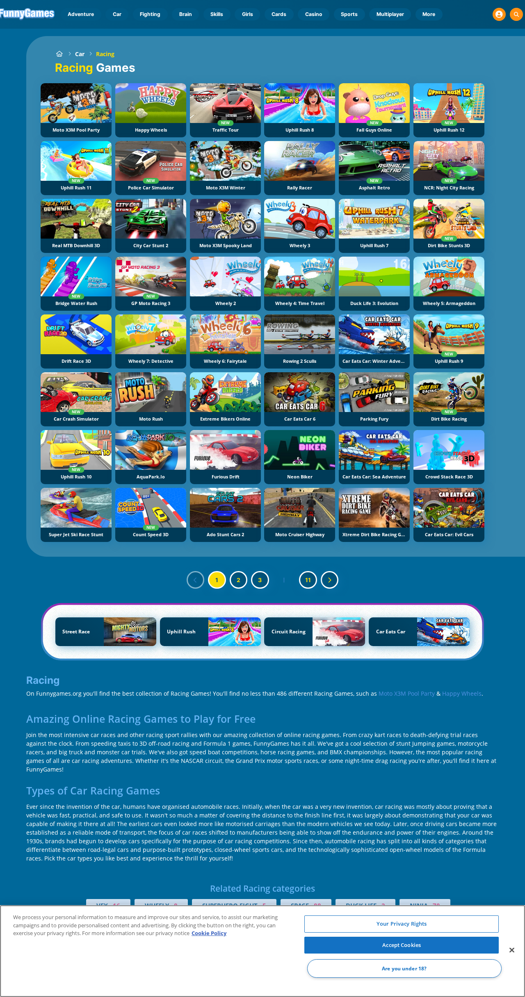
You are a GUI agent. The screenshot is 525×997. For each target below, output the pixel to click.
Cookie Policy (209, 933)
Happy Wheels (462, 693)
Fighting (150, 14)
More (428, 14)
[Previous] (196, 580)
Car (117, 14)
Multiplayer (390, 14)
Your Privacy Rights (402, 923)
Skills (216, 14)
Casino (313, 14)
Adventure (81, 14)
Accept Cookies (401, 945)
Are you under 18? (404, 968)
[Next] (330, 580)
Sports (349, 14)
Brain (185, 14)
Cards (279, 14)
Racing (105, 54)
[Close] (512, 950)
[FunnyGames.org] (59, 54)
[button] (499, 14)
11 (308, 579)
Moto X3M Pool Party (407, 693)
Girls (247, 14)
